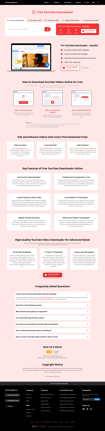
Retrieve (28, 413)
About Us (28, 394)
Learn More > (85, 68)
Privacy (38, 422)
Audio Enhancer (45, 410)
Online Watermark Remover (68, 398)
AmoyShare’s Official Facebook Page (87, 409)
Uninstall (28, 416)
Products (56, 2)
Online (46, 2)
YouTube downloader (45, 297)
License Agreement (47, 422)
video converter (19, 148)
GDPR (60, 422)
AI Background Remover (67, 410)
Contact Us (29, 398)
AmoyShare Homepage (11, 2)
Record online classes (46, 148)
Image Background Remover (68, 394)
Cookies (67, 422)
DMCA (55, 422)
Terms (32, 422)
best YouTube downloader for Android (48, 127)
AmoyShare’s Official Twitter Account (91, 409)
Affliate (28, 401)
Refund (73, 422)
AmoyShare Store (13, 400)
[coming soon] (83, 409)
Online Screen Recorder (67, 401)
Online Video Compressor (67, 407)
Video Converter (45, 398)
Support (78, 2)
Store (87, 2)
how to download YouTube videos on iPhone (52, 125)
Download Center (13, 395)
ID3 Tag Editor (45, 404)
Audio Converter (46, 407)
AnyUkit (85, 26)
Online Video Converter (66, 404)
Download (67, 2)
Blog (93, 2)
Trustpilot (81, 402)
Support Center (30, 409)
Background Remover (47, 394)
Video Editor (44, 401)
